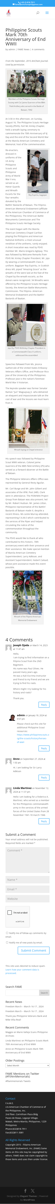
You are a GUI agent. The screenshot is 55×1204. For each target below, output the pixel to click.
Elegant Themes (28, 1196)
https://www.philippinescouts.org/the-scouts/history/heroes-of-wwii (33, 738)
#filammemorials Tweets (18, 1081)
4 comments (38, 49)
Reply (44, 704)
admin (12, 49)
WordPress (29, 1199)
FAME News (23, 49)
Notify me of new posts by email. (26, 942)
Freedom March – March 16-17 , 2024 (25, 1006)
